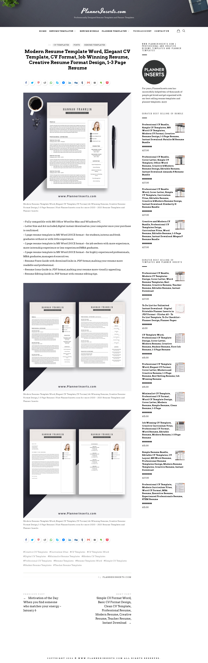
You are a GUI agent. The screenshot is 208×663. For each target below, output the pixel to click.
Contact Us (161, 31)
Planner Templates (114, 31)
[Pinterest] (38, 82)
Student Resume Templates (38, 565)
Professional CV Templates (38, 561)
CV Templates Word (98, 552)
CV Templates (61, 45)
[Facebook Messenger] (63, 82)
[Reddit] (45, 82)
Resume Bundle (89, 31)
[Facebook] (26, 82)
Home (42, 31)
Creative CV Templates (36, 552)
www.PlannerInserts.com (100, 658)
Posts (77, 45)
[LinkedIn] (69, 82)
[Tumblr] (82, 82)
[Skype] (57, 82)
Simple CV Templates (116, 561)
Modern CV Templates (94, 556)
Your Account (142, 31)
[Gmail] (88, 82)
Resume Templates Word (89, 561)
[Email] (94, 82)
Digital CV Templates (35, 556)
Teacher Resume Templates (68, 565)
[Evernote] (101, 82)
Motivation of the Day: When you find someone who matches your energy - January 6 (50, 603)
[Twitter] (32, 82)
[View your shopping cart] (178, 31)
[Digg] (76, 82)
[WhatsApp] (51, 82)
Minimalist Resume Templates (64, 556)
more (164, 102)
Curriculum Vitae (59, 552)
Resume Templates (61, 31)
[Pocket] (107, 82)
